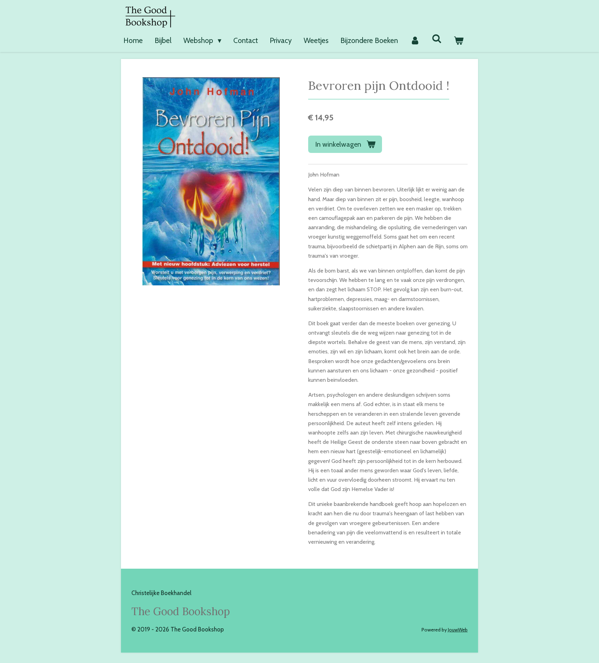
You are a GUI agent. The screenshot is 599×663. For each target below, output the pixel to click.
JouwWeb (458, 630)
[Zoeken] (437, 38)
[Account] (415, 40)
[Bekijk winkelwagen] (459, 40)
